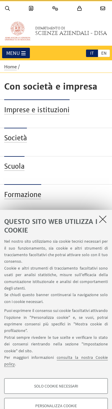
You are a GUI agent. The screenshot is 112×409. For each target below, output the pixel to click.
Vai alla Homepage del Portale (17, 31)
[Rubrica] (32, 8)
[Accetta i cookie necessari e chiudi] (103, 219)
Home (10, 66)
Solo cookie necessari (56, 386)
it (92, 53)
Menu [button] (13, 53)
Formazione (22, 194)
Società (15, 138)
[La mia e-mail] (104, 8)
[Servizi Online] (56, 8)
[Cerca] (8, 8)
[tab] (92, 53)
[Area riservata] (80, 8)
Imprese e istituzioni (37, 110)
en (104, 53)
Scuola (14, 166)
